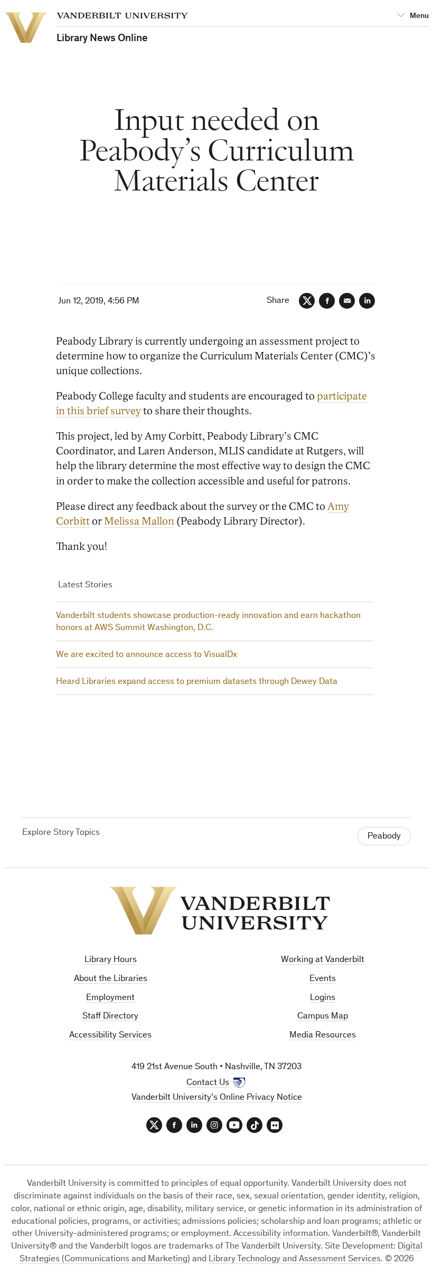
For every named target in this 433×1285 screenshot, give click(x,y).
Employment (110, 998)
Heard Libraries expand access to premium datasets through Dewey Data (196, 682)
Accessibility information (280, 1234)
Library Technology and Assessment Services (295, 1259)
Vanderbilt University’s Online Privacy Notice (216, 1097)
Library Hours (110, 960)
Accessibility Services (110, 1035)
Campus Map (322, 1016)
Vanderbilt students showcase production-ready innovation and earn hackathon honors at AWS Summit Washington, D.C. (208, 622)
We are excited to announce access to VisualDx (146, 655)
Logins (322, 998)
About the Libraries (110, 979)
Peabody (384, 836)
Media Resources (322, 1035)
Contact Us (207, 1083)
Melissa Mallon (139, 521)
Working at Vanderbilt (322, 960)
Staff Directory (110, 1016)
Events (322, 979)
